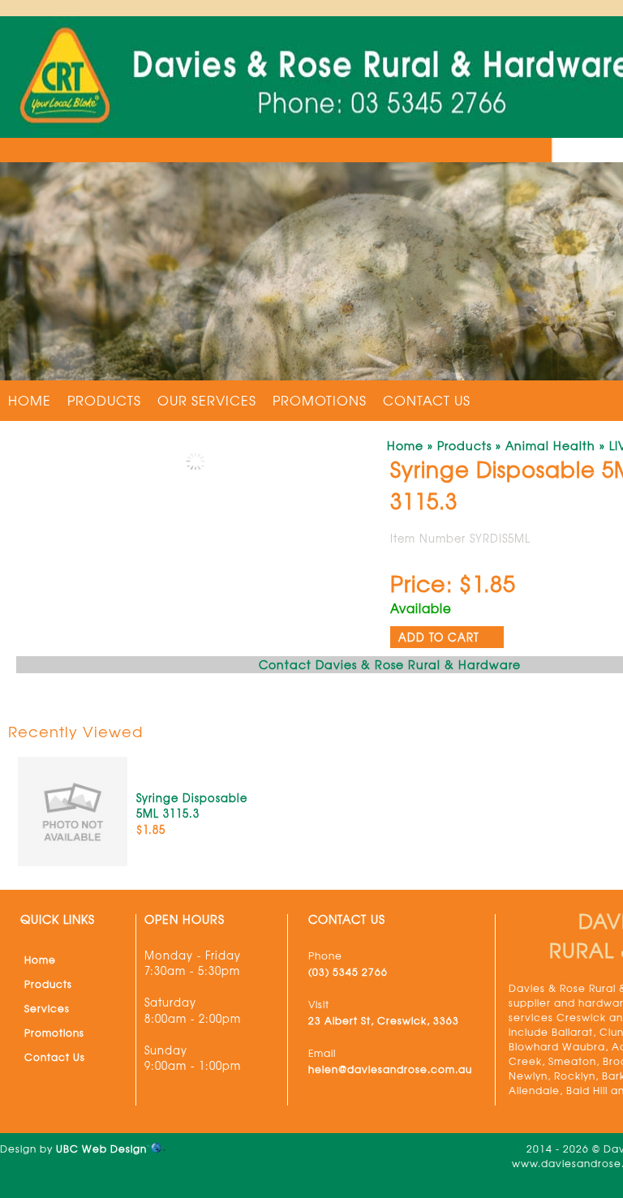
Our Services (206, 400)
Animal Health (550, 445)
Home (29, 400)
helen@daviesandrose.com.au (390, 1069)
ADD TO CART (438, 637)
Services (47, 1008)
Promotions (320, 400)
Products (104, 400)
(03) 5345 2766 (348, 971)
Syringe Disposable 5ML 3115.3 (191, 806)
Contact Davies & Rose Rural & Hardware (390, 664)
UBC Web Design (101, 1148)
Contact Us (426, 400)
